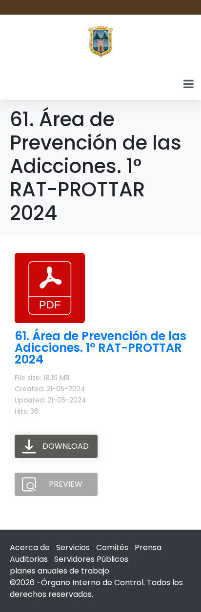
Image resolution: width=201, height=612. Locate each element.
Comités (112, 547)
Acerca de (30, 547)
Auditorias (29, 559)
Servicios (73, 547)
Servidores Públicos (91, 559)
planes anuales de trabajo (59, 570)
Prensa (148, 547)
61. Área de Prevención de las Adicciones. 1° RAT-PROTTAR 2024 (100, 347)
